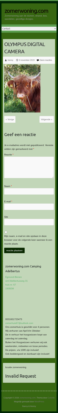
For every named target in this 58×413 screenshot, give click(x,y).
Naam (8, 186)
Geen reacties (46, 60)
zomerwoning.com (26, 10)
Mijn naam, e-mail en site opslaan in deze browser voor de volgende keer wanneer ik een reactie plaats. (28, 240)
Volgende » (46, 119)
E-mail (8, 201)
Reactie (8, 154)
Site (6, 217)
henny (10, 60)
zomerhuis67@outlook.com (19, 323)
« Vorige (10, 119)
